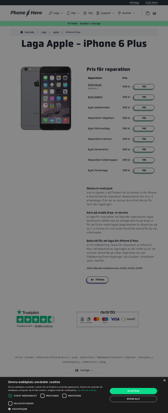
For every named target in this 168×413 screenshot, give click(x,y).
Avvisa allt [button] (133, 398)
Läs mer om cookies (86, 390)
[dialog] (84, 395)
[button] (57, 409)
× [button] (164, 380)
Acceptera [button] (133, 391)
